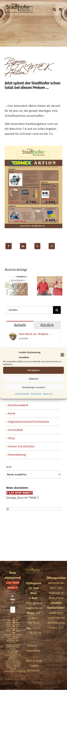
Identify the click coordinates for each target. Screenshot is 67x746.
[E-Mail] (52, 246)
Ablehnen (33, 378)
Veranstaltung (17, 454)
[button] (62, 354)
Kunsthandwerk (18, 405)
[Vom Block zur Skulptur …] (13, 335)
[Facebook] (8, 246)
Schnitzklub (15, 430)
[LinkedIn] (23, 246)
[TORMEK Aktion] (33, 147)
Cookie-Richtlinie (22, 394)
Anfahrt (32, 645)
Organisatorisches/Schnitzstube (28, 421)
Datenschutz (36, 394)
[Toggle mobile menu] (60, 9)
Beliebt (20, 325)
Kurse (11, 413)
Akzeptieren (33, 370)
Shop (11, 438)
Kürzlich (47, 325)
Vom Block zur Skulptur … (35, 334)
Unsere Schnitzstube (21, 446)
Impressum (48, 394)
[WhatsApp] (37, 246)
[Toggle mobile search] (54, 9)
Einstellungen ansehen (33, 387)
